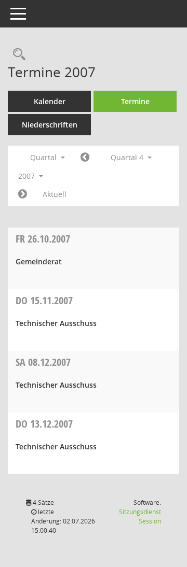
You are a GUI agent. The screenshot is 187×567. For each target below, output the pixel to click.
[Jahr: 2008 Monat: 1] (22, 194)
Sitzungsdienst (140, 516)
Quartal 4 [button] (128, 157)
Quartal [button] (44, 157)
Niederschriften (49, 125)
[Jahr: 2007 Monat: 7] (85, 157)
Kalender (49, 101)
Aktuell (54, 194)
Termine (135, 101)
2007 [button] (27, 176)
